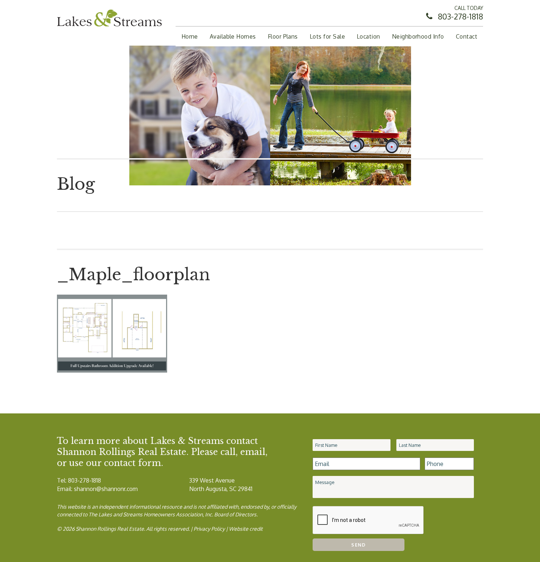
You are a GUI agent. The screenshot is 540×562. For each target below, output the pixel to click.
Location (368, 36)
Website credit (246, 529)
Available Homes (233, 36)
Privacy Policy (209, 529)
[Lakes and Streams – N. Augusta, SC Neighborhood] (109, 28)
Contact (466, 36)
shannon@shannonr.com (106, 488)
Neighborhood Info (418, 36)
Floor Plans (283, 36)
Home (189, 36)
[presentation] (368, 520)
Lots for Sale (327, 36)
